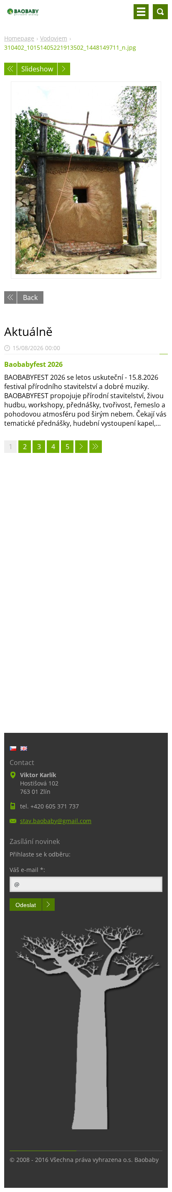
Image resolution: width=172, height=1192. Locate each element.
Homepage (19, 38)
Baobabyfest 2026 (33, 364)
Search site (160, 11)
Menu (141, 11)
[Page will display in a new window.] (86, 180)
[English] (23, 748)
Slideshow (37, 69)
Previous (10, 69)
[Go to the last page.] (95, 446)
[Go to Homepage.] (23, 15)
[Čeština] (13, 748)
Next (64, 69)
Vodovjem (53, 38)
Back (30, 297)
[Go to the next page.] (81, 446)
